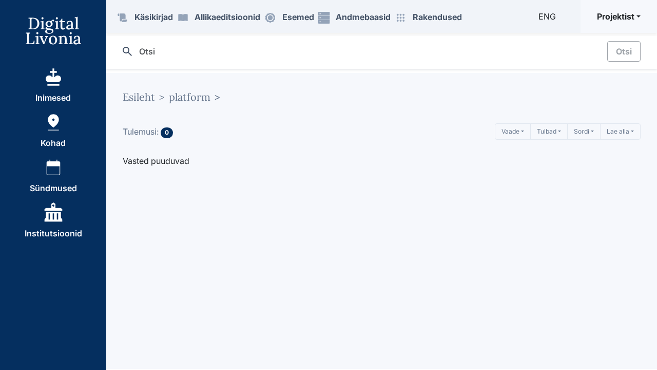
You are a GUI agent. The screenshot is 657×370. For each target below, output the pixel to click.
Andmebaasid (363, 17)
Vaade (510, 131)
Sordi (581, 131)
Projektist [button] (615, 16)
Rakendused (437, 17)
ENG (547, 16)
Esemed (298, 17)
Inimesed (53, 97)
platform (189, 96)
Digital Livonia (53, 31)
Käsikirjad (153, 17)
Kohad (53, 143)
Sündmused (53, 188)
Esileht (139, 96)
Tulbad (546, 131)
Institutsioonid (53, 233)
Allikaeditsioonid (227, 17)
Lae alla (618, 131)
